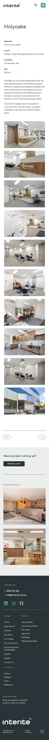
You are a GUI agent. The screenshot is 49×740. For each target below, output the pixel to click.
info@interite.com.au (15, 595)
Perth (6, 681)
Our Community (11, 643)
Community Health (29, 626)
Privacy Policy (42, 731)
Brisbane (7, 677)
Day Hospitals (27, 622)
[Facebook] (23, 603)
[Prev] (7, 437)
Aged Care (26, 633)
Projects (7, 630)
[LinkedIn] (7, 603)
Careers (7, 654)
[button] (35, 5)
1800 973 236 (11, 591)
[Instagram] (15, 603)
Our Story (8, 634)
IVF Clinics (26, 630)
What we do (9, 626)
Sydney (7, 673)
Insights (7, 658)
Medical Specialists (29, 641)
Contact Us (8, 662)
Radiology (26, 637)
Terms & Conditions (28, 731)
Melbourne (8, 685)
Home (6, 622)
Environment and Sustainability (11, 648)
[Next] (42, 437)
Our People (9, 639)
